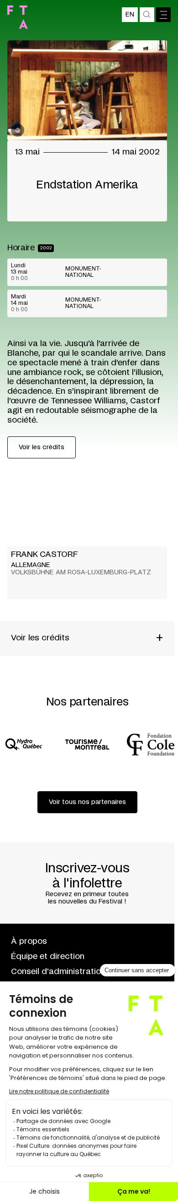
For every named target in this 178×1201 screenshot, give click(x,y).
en (130, 14)
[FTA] (17, 17)
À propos (29, 941)
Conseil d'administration (58, 972)
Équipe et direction (47, 957)
